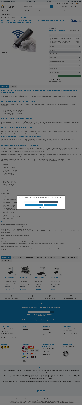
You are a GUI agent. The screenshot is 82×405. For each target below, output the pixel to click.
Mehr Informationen (41, 199)
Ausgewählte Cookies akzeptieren (34, 204)
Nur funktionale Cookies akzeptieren (48, 202)
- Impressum (41, 207)
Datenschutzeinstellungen (31, 202)
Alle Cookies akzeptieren (50, 204)
